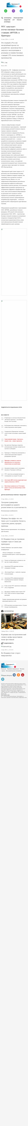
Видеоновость (9, 643)
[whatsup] (5, 10)
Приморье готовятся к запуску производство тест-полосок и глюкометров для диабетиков (13, 462)
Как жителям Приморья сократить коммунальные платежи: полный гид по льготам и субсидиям (15, 447)
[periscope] (2, 679)
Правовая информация (13, 669)
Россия (19, 20)
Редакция (3, 669)
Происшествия (18, 18)
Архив (3, 671)
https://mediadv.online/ (5, 695)
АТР (14, 20)
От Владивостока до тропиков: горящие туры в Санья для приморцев (13, 541)
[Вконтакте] (14, 674)
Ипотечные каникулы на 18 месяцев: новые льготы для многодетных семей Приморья (15, 487)
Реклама (22, 669)
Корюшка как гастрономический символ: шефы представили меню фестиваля (13, 637)
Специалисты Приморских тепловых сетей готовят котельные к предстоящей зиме (15, 433)
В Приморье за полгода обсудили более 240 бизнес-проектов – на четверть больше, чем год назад (15, 419)
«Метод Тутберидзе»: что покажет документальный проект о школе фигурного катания (14, 554)
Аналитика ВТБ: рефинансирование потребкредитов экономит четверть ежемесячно (14, 579)
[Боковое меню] (2, 18)
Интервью (7, 22)
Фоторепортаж (9, 611)
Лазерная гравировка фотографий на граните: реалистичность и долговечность (13, 504)
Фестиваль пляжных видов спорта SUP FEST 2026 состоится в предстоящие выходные (15, 593)
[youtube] (22, 674)
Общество (7, 20)
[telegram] (21, 10)
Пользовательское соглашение (14, 671)
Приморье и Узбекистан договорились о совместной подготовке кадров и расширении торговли (15, 454)
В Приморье (7, 18)
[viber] (13, 10)
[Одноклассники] (18, 674)
